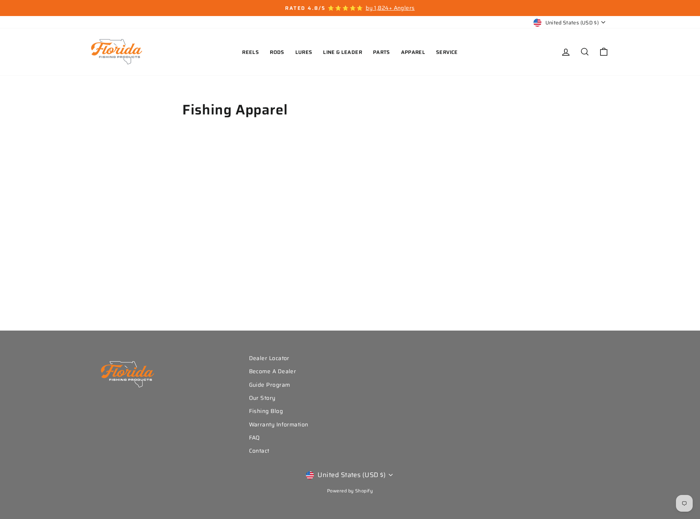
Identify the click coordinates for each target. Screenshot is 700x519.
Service (447, 52)
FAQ (254, 437)
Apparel (413, 52)
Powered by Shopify (350, 491)
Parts (381, 52)
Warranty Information (278, 424)
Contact (259, 450)
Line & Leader (342, 52)
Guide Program (269, 385)
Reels (250, 52)
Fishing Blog (266, 411)
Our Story (262, 398)
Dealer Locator (269, 358)
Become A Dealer (272, 371)
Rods (277, 52)
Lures (303, 52)
